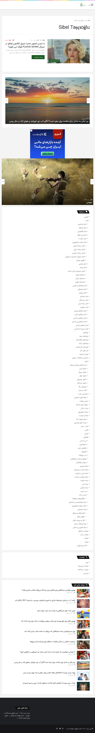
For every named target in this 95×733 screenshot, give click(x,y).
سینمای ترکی (80, 278)
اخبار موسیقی (82, 289)
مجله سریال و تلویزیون (79, 506)
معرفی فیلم (81, 516)
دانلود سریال (83, 372)
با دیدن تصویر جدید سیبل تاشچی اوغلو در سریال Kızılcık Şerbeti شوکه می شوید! (25, 45)
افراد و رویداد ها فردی (81, 329)
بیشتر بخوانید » (38, 57)
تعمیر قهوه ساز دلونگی (17, 715)
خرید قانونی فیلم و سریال (78, 365)
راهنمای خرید (82, 448)
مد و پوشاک (83, 455)
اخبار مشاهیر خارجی (80, 318)
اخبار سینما (83, 267)
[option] (47, 100)
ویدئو (86, 542)
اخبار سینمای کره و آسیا (76, 271)
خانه (86, 20)
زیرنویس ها (83, 386)
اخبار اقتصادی (82, 231)
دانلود (86, 361)
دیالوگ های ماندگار (82, 405)
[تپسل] (31, 130)
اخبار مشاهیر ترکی (81, 314)
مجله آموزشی (84, 466)
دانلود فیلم (83, 376)
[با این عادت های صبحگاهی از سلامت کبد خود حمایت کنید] (83, 614)
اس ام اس (83, 441)
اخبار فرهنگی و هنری (80, 285)
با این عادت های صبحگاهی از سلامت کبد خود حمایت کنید (56, 610)
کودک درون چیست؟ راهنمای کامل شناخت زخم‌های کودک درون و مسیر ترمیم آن (49, 683)
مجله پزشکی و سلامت (81, 477)
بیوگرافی (85, 332)
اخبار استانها (83, 228)
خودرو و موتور (83, 354)
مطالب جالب (84, 535)
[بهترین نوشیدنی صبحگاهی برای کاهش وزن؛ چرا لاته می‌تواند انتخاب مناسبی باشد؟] (83, 593)
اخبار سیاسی (83, 264)
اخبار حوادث (83, 238)
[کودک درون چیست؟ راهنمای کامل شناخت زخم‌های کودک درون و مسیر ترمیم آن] (83, 686)
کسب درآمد (84, 426)
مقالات (86, 538)
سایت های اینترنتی (80, 423)
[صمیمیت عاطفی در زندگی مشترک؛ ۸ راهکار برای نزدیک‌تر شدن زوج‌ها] (83, 644)
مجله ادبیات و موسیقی (81, 470)
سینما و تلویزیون (83, 412)
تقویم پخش (80, 260)
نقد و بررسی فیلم (79, 520)
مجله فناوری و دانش (80, 527)
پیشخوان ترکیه (83, 343)
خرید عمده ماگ (25, 713)
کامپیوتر (84, 451)
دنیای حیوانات (83, 401)
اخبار (87, 220)
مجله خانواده (84, 480)
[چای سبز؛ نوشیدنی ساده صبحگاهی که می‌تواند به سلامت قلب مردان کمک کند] (83, 634)
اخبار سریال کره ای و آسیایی (75, 257)
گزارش (86, 433)
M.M (41, 40)
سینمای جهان (80, 282)
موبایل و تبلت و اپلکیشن (78, 459)
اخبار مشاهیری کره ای (79, 321)
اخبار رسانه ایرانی (79, 246)
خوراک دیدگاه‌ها (83, 569)
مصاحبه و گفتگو (83, 531)
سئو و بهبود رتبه (81, 419)
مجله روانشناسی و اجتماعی (78, 502)
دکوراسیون (83, 444)
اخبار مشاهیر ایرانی (80, 311)
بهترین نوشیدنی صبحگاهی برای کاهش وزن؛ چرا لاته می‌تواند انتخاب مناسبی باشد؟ (48, 590)
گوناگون (85, 437)
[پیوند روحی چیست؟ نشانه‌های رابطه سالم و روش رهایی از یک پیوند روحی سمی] (83, 676)
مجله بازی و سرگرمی (81, 473)
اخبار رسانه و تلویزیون (79, 242)
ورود (87, 562)
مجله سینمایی (82, 509)
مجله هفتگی (84, 488)
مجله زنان (85, 484)
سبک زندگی (84, 408)
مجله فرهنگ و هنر (80, 524)
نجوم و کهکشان (81, 462)
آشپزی (86, 217)
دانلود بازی (83, 368)
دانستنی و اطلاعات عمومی (80, 358)
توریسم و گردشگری (82, 347)
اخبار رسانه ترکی (79, 249)
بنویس (89, 202)
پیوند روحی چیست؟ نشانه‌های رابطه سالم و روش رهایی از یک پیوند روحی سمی (49, 672)
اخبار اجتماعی (82, 224)
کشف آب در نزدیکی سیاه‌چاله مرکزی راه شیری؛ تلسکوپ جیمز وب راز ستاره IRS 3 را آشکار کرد (45, 600)
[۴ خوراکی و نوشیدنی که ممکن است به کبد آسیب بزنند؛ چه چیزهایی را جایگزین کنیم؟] (83, 655)
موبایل (28, 715)
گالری (86, 430)
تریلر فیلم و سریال (79, 513)
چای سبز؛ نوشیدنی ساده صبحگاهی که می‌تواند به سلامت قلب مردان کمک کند (49, 631)
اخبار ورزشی (83, 293)
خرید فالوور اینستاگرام (11, 713)
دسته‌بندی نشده (83, 394)
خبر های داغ (84, 350)
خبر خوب (83, 491)
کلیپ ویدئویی (82, 545)
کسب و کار (83, 495)
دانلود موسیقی (82, 379)
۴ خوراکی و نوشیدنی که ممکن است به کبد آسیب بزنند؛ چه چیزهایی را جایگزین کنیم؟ (47, 652)
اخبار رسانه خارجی (78, 253)
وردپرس (85, 573)
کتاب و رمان (83, 390)
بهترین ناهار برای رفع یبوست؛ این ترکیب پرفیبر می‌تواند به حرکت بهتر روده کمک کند (48, 621)
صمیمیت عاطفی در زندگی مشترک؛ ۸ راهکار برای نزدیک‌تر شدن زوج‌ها (52, 641)
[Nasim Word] (83, 5)
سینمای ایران (80, 275)
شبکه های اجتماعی (80, 397)
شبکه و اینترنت (83, 415)
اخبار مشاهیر (84, 307)
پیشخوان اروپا (83, 336)
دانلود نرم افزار (82, 383)
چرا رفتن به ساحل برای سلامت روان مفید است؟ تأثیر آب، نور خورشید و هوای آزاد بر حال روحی (49, 121)
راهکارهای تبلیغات (78, 498)
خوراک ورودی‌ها (83, 566)
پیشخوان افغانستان (82, 340)
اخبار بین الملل (82, 235)
